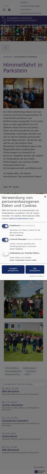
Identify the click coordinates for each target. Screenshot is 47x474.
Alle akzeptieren (34, 269)
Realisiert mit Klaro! (37, 276)
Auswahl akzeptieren (13, 269)
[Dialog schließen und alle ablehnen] (45, 195)
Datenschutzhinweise (18, 218)
